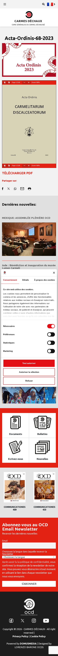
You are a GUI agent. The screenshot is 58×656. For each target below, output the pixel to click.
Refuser (29, 381)
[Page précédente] (5, 82)
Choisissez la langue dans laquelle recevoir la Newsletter (24, 552)
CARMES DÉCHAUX (28, 21)
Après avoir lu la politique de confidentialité (25, 562)
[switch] (51, 334)
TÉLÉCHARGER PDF (17, 173)
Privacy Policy (20, 636)
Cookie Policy (38, 636)
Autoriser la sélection (29, 372)
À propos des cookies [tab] (44, 280)
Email (5, 541)
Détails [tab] (25, 280)
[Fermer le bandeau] (54, 273)
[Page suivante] (9, 82)
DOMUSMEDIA (28, 643)
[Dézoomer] (24, 82)
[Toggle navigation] (5, 4)
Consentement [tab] (10, 280)
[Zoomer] (29, 82)
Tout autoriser (29, 363)
